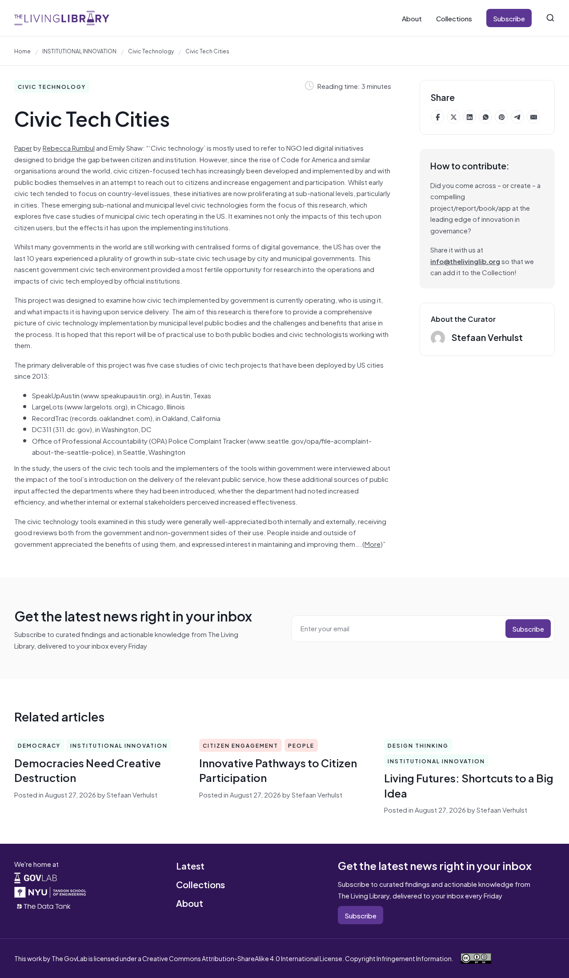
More (373, 543)
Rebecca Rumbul (69, 147)
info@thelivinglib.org (465, 260)
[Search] (550, 17)
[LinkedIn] (469, 117)
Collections (454, 18)
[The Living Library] (61, 18)
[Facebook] (437, 117)
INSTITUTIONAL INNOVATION (79, 50)
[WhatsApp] (485, 117)
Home (22, 50)
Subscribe (509, 18)
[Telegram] (517, 117)
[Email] (533, 117)
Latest (190, 865)
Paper (23, 147)
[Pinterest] (501, 117)
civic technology (151, 50)
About (412, 18)
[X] (453, 117)
